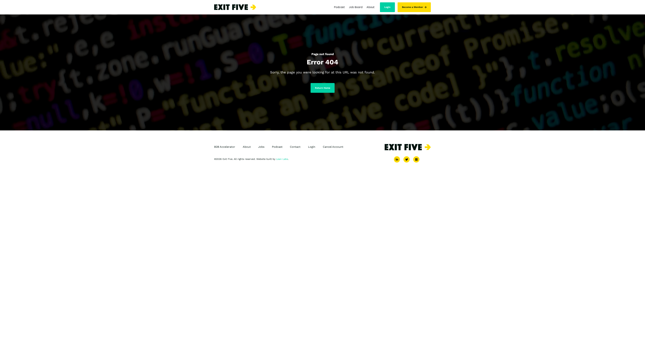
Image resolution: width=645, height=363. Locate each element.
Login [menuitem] (311, 146)
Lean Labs (282, 159)
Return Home (322, 88)
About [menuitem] (247, 146)
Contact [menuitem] (295, 146)
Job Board (355, 7)
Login (387, 7)
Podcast (339, 7)
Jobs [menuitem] (261, 146)
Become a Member (412, 7)
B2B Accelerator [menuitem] (224, 146)
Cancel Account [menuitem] (333, 146)
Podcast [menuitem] (277, 146)
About (371, 7)
